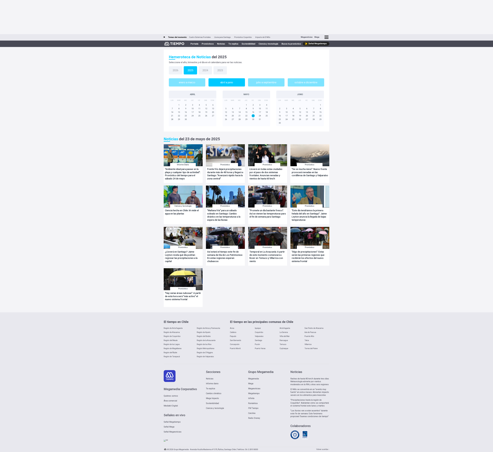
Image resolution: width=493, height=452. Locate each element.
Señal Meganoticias (172, 432)
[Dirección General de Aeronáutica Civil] (304, 439)
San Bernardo (235, 340)
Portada (194, 44)
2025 (190, 70)
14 (172, 112)
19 (206, 112)
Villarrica (308, 344)
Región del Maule (171, 340)
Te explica (233, 44)
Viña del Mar (285, 336)
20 (213, 112)
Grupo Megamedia (260, 372)
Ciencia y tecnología (268, 44)
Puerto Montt (235, 348)
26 (206, 116)
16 (186, 112)
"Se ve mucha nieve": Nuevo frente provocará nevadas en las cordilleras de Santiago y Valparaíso (310, 172)
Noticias (221, 44)
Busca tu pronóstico (291, 44)
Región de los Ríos (204, 344)
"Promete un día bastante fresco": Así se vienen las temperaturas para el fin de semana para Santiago (267, 213)
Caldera (233, 332)
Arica (232, 328)
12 (206, 109)
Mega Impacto (212, 398)
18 (199, 112)
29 (179, 119)
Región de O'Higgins (205, 353)
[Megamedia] (165, 448)
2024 (205, 70)
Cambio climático (213, 393)
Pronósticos (208, 44)
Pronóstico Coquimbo (243, 37)
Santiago (258, 340)
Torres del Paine (311, 348)
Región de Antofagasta (173, 328)
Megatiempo (254, 393)
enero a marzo (187, 82)
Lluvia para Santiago (222, 37)
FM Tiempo (253, 408)
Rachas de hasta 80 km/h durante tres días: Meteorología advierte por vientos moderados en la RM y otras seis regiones (309, 381)
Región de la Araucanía (206, 340)
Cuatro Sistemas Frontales (200, 37)
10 (193, 109)
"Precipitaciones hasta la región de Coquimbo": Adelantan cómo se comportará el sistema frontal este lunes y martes (309, 403)
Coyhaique (284, 348)
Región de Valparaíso (205, 356)
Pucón (257, 344)
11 (199, 109)
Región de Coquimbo (172, 336)
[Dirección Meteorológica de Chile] (294, 439)
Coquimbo (259, 332)
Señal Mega (169, 427)
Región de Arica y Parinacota (208, 328)
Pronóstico (225, 165)
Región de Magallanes (173, 348)
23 (186, 116)
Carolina (251, 413)
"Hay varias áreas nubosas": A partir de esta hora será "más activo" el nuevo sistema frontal (183, 296)
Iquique (258, 328)
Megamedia (253, 378)
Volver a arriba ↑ (322, 449)
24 (193, 116)
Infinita (251, 398)
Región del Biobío (204, 336)
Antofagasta (285, 328)
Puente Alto (309, 336)
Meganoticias (307, 37)
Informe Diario (183, 165)
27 (213, 116)
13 (213, 109)
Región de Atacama (172, 332)
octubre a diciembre (306, 82)
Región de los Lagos (172, 344)
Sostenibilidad (248, 44)
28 (172, 119)
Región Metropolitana (205, 348)
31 (260, 119)
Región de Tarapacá (172, 356)
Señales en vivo (174, 415)
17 (193, 112)
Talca (307, 340)
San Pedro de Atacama (314, 328)
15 (179, 112)
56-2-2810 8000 (251, 449)
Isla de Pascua (310, 332)
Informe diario (212, 383)
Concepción (234, 344)
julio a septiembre (266, 82)
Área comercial (170, 401)
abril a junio (226, 82)
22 (179, 116)
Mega (316, 37)
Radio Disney (254, 418)
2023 (220, 70)
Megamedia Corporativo (180, 389)
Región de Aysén (203, 332)
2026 (175, 70)
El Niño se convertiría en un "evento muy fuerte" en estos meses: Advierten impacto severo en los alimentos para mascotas (309, 392)
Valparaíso (259, 336)
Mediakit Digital (171, 406)
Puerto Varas (260, 348)
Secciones (213, 372)
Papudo (233, 336)
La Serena (284, 332)
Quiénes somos (171, 396)
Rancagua (284, 340)
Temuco (283, 344)
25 (199, 116)
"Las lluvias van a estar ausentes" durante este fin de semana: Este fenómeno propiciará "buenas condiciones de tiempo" (309, 413)
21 (172, 116)
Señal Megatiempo (172, 422)
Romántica (253, 403)
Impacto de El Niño (262, 37)
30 (186, 119)
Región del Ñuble (170, 353)
